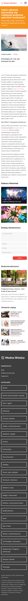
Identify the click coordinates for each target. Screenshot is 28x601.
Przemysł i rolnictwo (10, 480)
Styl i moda (7, 526)
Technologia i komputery (12, 541)
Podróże (5, 465)
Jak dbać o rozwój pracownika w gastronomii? (16, 313)
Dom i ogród (7, 403)
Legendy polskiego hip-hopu (11, 201)
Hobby (15, 54)
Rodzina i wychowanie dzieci (13, 503)
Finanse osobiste (9, 418)
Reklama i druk (8, 488)
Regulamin (4, 376)
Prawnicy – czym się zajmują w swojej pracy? (18, 341)
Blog (2, 370)
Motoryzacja (7, 449)
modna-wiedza (6, 54)
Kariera (5, 441)
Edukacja (6, 411)
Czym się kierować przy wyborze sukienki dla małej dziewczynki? (17, 322)
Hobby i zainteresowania (11, 426)
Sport (4, 518)
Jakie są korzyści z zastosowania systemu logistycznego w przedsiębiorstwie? (17, 332)
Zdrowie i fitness (8, 559)
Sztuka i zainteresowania (11, 534)
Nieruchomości (8, 457)
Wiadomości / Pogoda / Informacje (11, 550)
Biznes (5, 388)
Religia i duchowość (10, 495)
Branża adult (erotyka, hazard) (13, 395)
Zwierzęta (6, 567)
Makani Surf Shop (18, 89)
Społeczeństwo (8, 511)
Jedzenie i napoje (9, 434)
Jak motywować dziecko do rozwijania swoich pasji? (11, 219)
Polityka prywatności (8, 373)
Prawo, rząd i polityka (10, 472)
